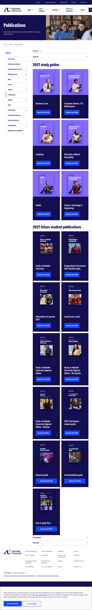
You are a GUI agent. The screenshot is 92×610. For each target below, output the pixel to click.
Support (10, 100)
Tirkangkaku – (14, 572)
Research (61, 551)
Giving (73, 2)
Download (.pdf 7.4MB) (44, 379)
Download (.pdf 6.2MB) (73, 379)
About (76, 551)
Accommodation (47, 566)
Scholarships (29, 566)
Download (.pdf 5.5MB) (73, 214)
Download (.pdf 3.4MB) (73, 326)
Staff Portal (63, 2)
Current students (50, 2)
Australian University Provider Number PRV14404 (19, 575)
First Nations (11, 110)
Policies (10, 89)
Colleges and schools (14, 64)
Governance (11, 59)
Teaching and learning (14, 115)
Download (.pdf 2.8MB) (73, 275)
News (9, 79)
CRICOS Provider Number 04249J (47, 575)
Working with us (12, 74)
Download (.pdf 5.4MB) (44, 112)
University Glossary (13, 120)
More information (32, 604)
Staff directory (79, 561)
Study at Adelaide (31, 551)
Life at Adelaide (47, 551)
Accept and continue (12, 603)
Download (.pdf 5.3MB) (77, 481)
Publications (12, 95)
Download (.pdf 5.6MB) (73, 163)
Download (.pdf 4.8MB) (44, 163)
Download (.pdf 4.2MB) (73, 433)
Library (38, 2)
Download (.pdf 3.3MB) (44, 326)
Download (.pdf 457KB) (48, 529)
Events (10, 84)
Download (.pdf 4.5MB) (73, 112)
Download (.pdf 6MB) (44, 433)
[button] (87, 589)
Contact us (83, 2)
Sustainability (12, 125)
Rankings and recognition (15, 130)
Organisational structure (15, 69)
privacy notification (40, 595)
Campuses (45, 555)
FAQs (9, 105)
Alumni (60, 561)
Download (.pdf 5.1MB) (44, 214)
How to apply (29, 555)
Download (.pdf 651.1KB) (48, 481)
